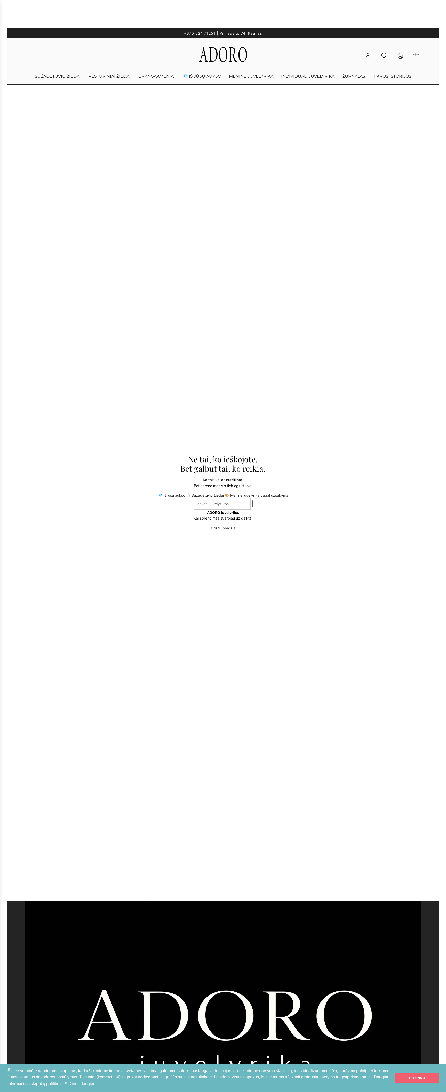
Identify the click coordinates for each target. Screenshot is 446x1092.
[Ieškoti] (386, 55)
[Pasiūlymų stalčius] (402, 55)
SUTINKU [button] (417, 1078)
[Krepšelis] (418, 55)
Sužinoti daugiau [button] (80, 1084)
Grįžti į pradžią (223, 528)
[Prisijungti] (370, 55)
